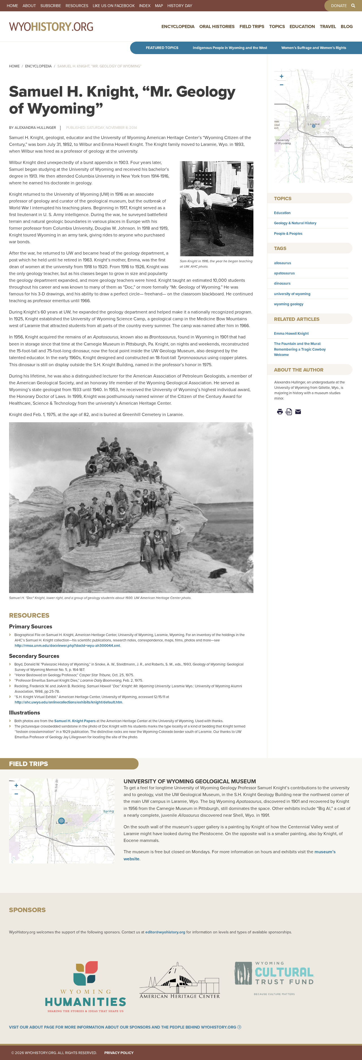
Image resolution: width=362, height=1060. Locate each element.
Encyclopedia (178, 26)
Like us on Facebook (114, 5)
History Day (179, 5)
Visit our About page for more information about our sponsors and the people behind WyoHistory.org (122, 1027)
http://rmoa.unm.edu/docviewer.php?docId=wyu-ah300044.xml (67, 645)
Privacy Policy (118, 1052)
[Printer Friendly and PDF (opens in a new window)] (289, 411)
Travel (328, 26)
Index (144, 5)
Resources (77, 5)
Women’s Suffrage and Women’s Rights (313, 47)
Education (302, 26)
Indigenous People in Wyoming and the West (230, 47)
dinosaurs (282, 283)
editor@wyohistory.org (165, 932)
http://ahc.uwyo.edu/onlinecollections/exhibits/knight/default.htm (68, 702)
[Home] (63, 26)
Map (159, 5)
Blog (347, 26)
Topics (277, 26)
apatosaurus (284, 273)
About (29, 5)
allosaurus (282, 263)
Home (12, 5)
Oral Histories (217, 26)
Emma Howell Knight (291, 333)
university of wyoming (292, 294)
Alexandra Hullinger (35, 127)
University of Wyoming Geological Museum (190, 781)
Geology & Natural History (295, 223)
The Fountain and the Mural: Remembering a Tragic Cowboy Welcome (300, 349)
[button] (313, 126)
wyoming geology (288, 304)
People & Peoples (288, 233)
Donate (339, 5)
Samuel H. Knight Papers (75, 721)
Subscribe (50, 5)
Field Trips (252, 26)
